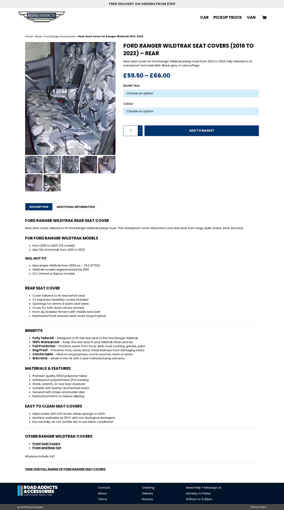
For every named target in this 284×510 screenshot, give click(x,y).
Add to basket (201, 130)
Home (29, 36)
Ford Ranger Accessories (60, 36)
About (102, 493)
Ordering (148, 487)
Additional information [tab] (76, 207)
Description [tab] (38, 207)
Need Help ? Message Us (203, 487)
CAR (204, 17)
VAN (251, 17)
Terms (102, 499)
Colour (128, 104)
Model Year (131, 86)
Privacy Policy (259, 507)
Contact (104, 487)
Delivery (147, 493)
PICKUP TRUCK (227, 17)
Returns (147, 499)
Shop (38, 36)
